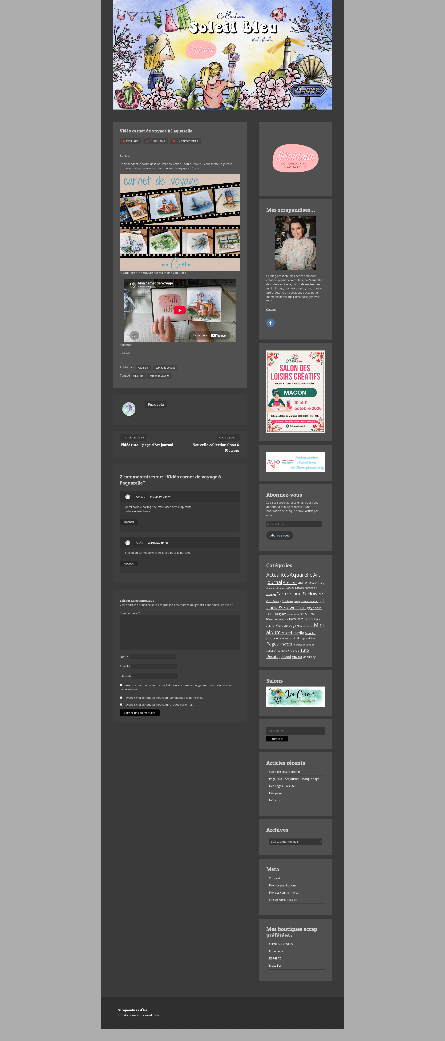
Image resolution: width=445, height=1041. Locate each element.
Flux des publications (282, 885)
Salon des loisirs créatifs (285, 772)
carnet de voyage (165, 367)
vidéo (297, 656)
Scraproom (294, 650)
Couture (287, 601)
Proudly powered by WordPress (138, 1015)
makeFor (270, 626)
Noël (296, 638)
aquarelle (138, 375)
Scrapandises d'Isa (133, 1010)
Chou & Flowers (307, 593)
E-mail (125, 666)
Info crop (275, 800)
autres (303, 582)
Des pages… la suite (282, 786)
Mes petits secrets (305, 626)
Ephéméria (276, 951)
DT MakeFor (292, 614)
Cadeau (290, 588)
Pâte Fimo (282, 650)
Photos (285, 644)
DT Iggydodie (311, 608)
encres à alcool (280, 619)
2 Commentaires (187, 141)
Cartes (282, 593)
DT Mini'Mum (309, 614)
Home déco (296, 619)
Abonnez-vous (279, 535)
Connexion (276, 878)
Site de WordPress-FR (283, 900)
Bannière (314, 583)
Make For (275, 965)
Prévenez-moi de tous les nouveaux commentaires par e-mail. (163, 698)
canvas (299, 588)
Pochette (297, 644)
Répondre (128, 522)
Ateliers (290, 582)
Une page (275, 793)
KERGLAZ (275, 958)
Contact (271, 309)
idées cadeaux (312, 619)
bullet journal (279, 588)
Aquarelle (143, 367)
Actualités (277, 574)
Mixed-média (292, 632)
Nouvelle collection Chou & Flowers (216, 447)
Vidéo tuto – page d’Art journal (147, 444)
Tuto (304, 650)
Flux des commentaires (284, 892)
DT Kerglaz (276, 614)
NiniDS (140, 497)
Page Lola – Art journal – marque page (294, 779)
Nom (124, 657)
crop (297, 601)
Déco (269, 619)
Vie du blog (309, 657)
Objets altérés (307, 638)
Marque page (285, 625)
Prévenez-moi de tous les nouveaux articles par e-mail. (158, 705)
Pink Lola (132, 141)
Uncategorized (278, 656)
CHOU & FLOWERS (281, 944)
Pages (272, 644)
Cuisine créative (309, 601)
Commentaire (130, 613)
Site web (125, 676)
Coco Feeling (273, 601)
